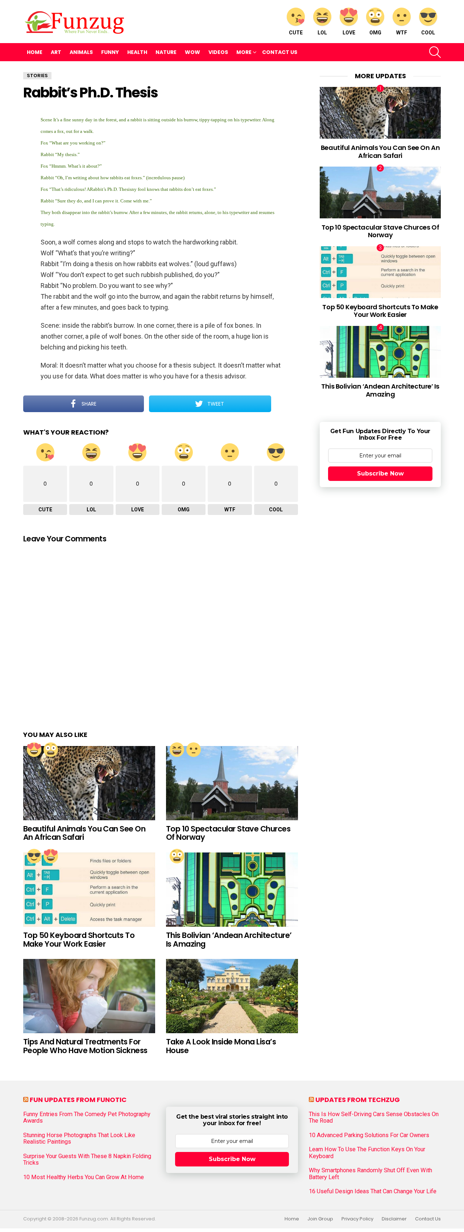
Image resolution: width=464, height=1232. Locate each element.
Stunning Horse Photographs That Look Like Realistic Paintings (79, 1138)
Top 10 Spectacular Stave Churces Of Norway (228, 833)
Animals (81, 52)
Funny (110, 52)
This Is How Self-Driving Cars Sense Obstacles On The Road (374, 1117)
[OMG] (51, 749)
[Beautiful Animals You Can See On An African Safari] (89, 783)
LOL (322, 32)
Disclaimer (394, 1219)
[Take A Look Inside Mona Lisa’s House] (232, 996)
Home (34, 52)
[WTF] (193, 749)
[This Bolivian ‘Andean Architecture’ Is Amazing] (232, 889)
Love (349, 32)
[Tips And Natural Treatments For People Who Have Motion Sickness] (89, 996)
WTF (401, 32)
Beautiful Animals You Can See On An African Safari (84, 833)
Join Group (320, 1219)
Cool (428, 32)
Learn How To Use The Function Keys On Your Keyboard (367, 1152)
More (244, 52)
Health (137, 52)
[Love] (34, 749)
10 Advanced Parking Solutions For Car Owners (369, 1135)
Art (56, 52)
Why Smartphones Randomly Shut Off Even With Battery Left (370, 1173)
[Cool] (34, 856)
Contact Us (279, 52)
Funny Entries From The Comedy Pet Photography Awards (86, 1117)
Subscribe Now (380, 473)
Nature (166, 52)
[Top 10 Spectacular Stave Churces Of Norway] (232, 783)
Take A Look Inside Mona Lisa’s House (221, 1046)
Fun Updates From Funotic (78, 1099)
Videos (218, 52)
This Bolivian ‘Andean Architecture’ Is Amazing (229, 939)
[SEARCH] (435, 52)
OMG (375, 32)
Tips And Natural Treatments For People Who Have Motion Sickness (85, 1046)
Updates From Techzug (357, 1099)
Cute (296, 32)
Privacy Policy (357, 1219)
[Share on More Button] (284, 403)
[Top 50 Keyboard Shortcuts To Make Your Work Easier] (89, 889)
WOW (192, 52)
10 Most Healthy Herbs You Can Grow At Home (83, 1177)
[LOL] (177, 749)
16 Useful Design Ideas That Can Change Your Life (372, 1191)
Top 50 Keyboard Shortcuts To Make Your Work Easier (78, 939)
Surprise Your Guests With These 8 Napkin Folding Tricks (87, 1159)
